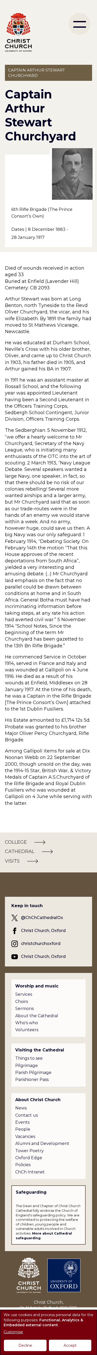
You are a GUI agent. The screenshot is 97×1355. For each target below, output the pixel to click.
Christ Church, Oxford (43, 930)
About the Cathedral (36, 1015)
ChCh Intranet (30, 1172)
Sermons (24, 1008)
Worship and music (36, 986)
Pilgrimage (26, 1065)
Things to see (29, 1058)
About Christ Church (38, 1099)
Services (23, 994)
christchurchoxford (41, 943)
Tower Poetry (29, 1150)
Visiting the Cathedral (39, 1050)
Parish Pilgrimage (33, 1072)
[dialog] (48, 1332)
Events (22, 1122)
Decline (25, 1345)
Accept (70, 1345)
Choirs (21, 1001)
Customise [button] (13, 1332)
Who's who (26, 1022)
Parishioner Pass (32, 1079)
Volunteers (26, 1029)
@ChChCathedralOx (42, 917)
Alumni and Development (42, 1143)
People (22, 1129)
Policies (23, 1164)
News (21, 1108)
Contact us (26, 1115)
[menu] (80, 24)
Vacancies (25, 1136)
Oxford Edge (28, 1157)
